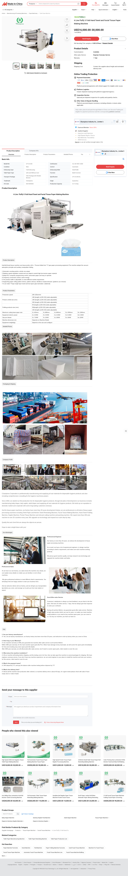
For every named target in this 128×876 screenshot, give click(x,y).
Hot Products (18, 862)
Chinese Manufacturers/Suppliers (41, 862)
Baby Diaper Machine (8, 818)
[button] (86, 154)
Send (16, 722)
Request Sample (108, 43)
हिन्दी (89, 864)
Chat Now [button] (115, 39)
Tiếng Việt (106, 864)
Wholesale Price (67, 862)
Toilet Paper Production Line (59, 839)
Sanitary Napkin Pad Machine (41, 818)
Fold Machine (38, 848)
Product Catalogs (28, 814)
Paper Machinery (33, 13)
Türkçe (100, 864)
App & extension (103, 10)
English (20, 864)
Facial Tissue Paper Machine (11, 852)
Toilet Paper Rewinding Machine (37, 839)
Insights (111, 862)
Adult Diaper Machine (70, 818)
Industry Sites (76, 862)
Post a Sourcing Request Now (54, 722)
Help (92, 10)
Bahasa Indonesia (116, 864)
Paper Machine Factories (10, 848)
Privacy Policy (91, 868)
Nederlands (67, 864)
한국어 (79, 864)
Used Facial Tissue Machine (77, 848)
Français (39, 864)
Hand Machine (26, 848)
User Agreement (74, 868)
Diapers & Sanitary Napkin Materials (12, 821)
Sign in (124, 5)
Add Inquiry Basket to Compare (37, 73)
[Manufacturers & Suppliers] (12, 4)
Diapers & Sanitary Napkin (40, 821)
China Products (27, 862)
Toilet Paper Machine (45, 13)
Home (3, 13)
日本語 (84, 864)
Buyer (83, 10)
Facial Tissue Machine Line (54, 852)
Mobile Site (104, 862)
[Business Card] (123, 159)
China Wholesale (56, 862)
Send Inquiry (86, 39)
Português (32, 864)
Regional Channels (86, 862)
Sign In (77, 142)
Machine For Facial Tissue (96, 848)
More (3, 856)
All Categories (8, 10)
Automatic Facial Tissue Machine (33, 852)
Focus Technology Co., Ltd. (52, 868)
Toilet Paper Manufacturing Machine (13, 839)
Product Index (96, 862)
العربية (74, 864)
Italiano (55, 864)
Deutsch (61, 864)
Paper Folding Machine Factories (55, 848)
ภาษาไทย (94, 864)
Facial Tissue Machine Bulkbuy (75, 852)
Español (26, 864)
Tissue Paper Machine (101, 818)
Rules (125, 10)
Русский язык (47, 864)
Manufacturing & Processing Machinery (17, 13)
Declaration (83, 868)
